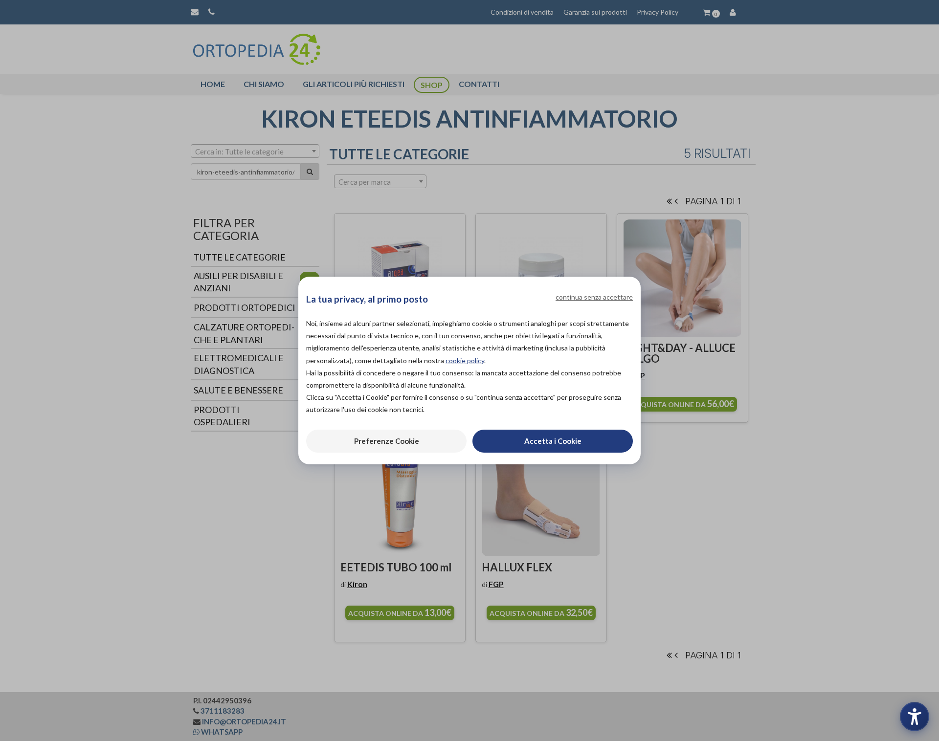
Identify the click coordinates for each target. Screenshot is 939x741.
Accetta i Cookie (552, 440)
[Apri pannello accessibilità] (914, 716)
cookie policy (465, 360)
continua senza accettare (594, 297)
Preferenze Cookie (386, 440)
